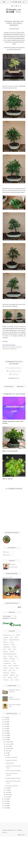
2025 (5, 719)
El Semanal (5, 651)
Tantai (4, 677)
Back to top (21, 834)
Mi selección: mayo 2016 (11, 785)
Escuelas (5, 656)
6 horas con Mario (7, 635)
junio (7, 755)
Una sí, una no (8, 478)
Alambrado (5, 637)
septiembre (8, 748)
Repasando (12, 675)
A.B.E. (13, 635)
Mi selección (16, 665)
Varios (11, 679)
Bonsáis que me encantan (14, 639)
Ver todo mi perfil (13, 567)
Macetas (5, 665)
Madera (10, 665)
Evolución (11, 656)
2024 (5, 722)
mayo (7, 788)
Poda (14, 670)
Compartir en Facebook (14, 368)
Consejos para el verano (11, 760)
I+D (17, 658)
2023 (5, 724)
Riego (17, 675)
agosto (7, 750)
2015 (5, 799)
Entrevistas (12, 651)
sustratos (17, 679)
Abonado (18, 635)
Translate (14, 618)
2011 (5, 807)
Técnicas (15, 677)
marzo (7, 792)
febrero (7, 794)
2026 (5, 717)
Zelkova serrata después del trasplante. (12, 347)
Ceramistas (11, 642)
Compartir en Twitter (15, 371)
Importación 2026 (7, 577)
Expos (16, 656)
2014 (5, 801)
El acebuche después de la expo (13, 778)
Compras (13, 644)
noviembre (8, 744)
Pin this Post (15, 374)
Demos (4, 649)
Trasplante (10, 677)
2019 (5, 733)
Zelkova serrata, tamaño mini (10, 348)
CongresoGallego (6, 646)
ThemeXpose (15, 830)
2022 (5, 726)
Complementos (6, 644)
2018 (5, 735)
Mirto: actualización (10, 451)
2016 (5, 739)
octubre (8, 746)
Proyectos (13, 672)
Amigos (11, 637)
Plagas (9, 670)
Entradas (6, 552)
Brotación (5, 642)
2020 (5, 730)
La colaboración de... (7, 663)
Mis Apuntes (5, 668)
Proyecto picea (6, 672)
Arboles (16, 637)
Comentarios (7, 555)
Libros (14, 663)
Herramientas (12, 658)
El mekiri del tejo (9, 763)
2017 (5, 737)
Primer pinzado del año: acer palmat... (13, 422)
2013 (5, 803)
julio (7, 753)
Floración (5, 658)
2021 (5, 728)
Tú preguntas (6, 679)
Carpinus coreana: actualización (13, 770)
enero (7, 796)
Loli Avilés (12, 564)
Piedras (17, 668)
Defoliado (14, 646)
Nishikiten (12, 668)
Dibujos (14, 649)
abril (7, 790)
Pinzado (17, 378)
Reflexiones (5, 675)
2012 (5, 805)
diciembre (8, 741)
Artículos (5, 639)
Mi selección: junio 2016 (11, 757)
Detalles (9, 649)
